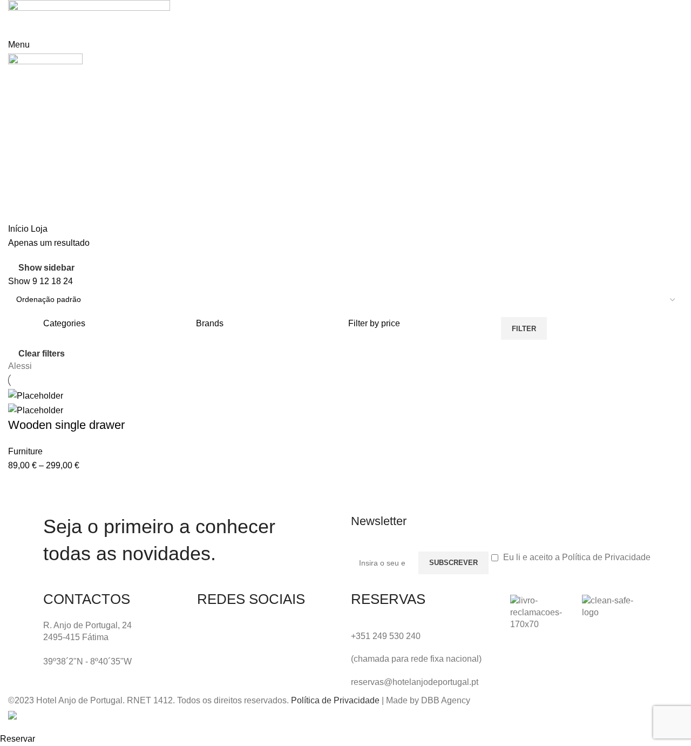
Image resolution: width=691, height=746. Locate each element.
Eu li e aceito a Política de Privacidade (577, 557)
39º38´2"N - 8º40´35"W (87, 661)
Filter (524, 329)
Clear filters (41, 353)
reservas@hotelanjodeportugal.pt (414, 682)
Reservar (17, 738)
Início (19, 228)
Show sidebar (46, 267)
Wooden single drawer (66, 425)
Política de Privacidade (335, 700)
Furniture (25, 451)
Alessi (20, 366)
